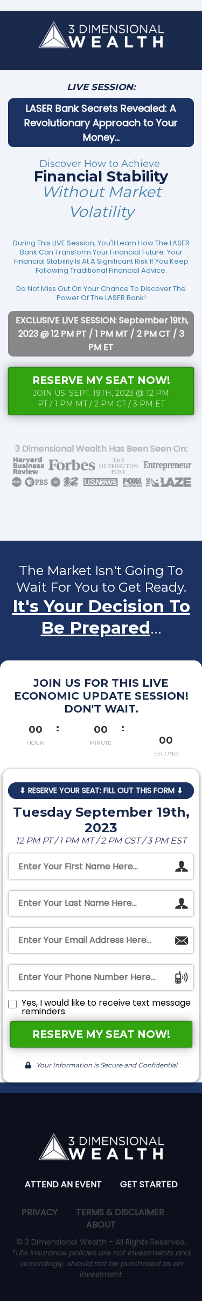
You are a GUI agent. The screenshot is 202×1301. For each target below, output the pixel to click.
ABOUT (101, 1224)
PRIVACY (40, 1212)
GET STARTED (149, 1184)
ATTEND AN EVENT (63, 1184)
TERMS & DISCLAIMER (120, 1212)
